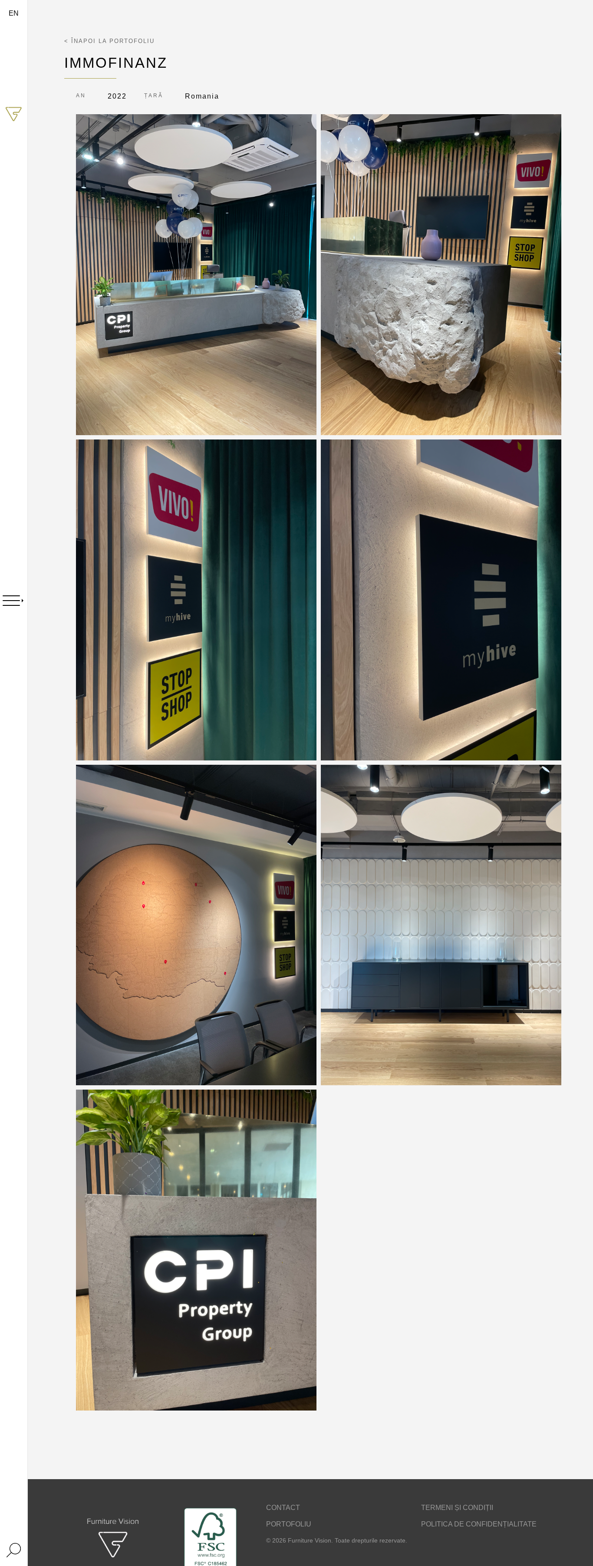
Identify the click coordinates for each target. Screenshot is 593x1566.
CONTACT (283, 1507)
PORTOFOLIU (288, 1524)
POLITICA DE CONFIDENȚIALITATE (479, 1524)
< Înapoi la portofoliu (109, 41)
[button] (196, 274)
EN (14, 13)
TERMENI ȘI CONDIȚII (457, 1507)
